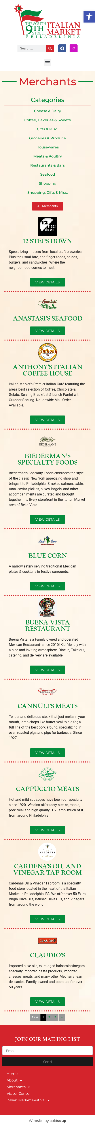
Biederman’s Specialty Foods (47, 459)
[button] (89, 17)
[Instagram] (74, 48)
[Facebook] (62, 48)
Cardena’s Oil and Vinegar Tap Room (47, 869)
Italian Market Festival (26, 1100)
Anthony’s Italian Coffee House (47, 370)
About (12, 1080)
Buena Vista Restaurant (47, 626)
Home (12, 1074)
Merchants (16, 1087)
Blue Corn (47, 556)
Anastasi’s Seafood (47, 319)
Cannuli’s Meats (48, 706)
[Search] (50, 48)
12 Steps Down (47, 241)
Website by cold (47, 1121)
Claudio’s (47, 955)
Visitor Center (19, 1093)
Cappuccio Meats (47, 789)
